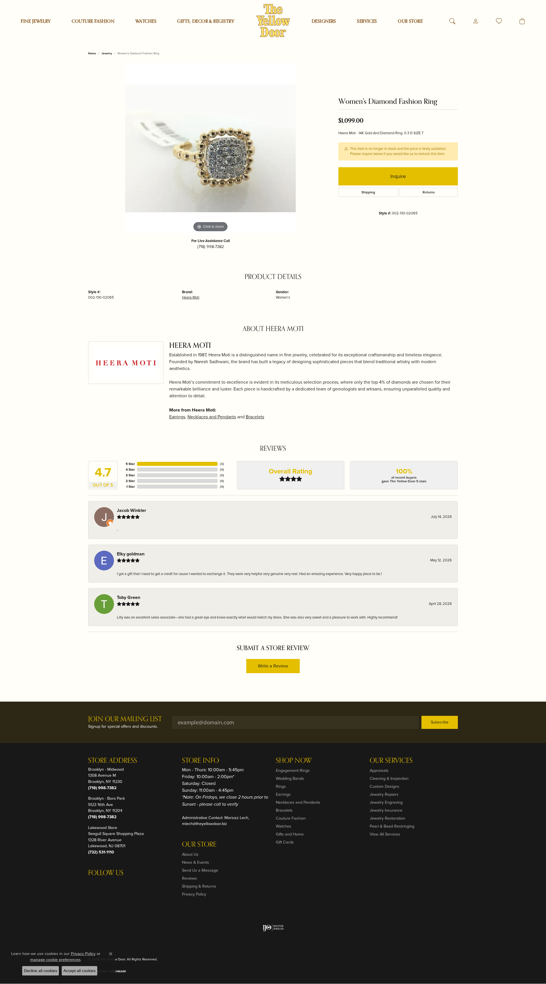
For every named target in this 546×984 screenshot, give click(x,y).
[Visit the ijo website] (273, 928)
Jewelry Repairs (384, 794)
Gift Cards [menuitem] (285, 842)
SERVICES (367, 21)
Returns (429, 192)
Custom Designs (384, 786)
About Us (190, 854)
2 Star (130, 480)
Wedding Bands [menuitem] (290, 778)
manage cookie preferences (55, 959)
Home (92, 53)
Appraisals (379, 770)
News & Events (195, 862)
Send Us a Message (200, 870)
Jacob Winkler (131, 510)
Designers (324, 21)
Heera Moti (190, 297)
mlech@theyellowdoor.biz (204, 823)
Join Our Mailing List (125, 719)
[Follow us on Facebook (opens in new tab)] (107, 884)
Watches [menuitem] (283, 826)
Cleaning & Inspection (389, 778)
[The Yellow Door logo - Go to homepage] (273, 20)
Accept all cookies (79, 970)
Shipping (368, 192)
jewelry (107, 53)
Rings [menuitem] (281, 786)
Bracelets (255, 417)
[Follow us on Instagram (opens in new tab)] (94, 884)
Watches (145, 21)
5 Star (130, 463)
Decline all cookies (40, 970)
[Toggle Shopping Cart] (522, 21)
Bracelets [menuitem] (284, 810)
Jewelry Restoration (387, 818)
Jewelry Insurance (386, 810)
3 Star (130, 475)
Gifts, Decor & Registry (205, 21)
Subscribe (439, 722)
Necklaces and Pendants (211, 417)
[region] (210, 148)
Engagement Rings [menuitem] (293, 770)
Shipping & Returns (199, 886)
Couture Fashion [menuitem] (291, 818)
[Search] (452, 21)
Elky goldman (130, 554)
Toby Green (128, 597)
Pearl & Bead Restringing (392, 826)
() (222, 463)
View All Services (385, 834)
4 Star (130, 469)
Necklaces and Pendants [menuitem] (298, 802)
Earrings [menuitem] (283, 794)
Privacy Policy (194, 894)
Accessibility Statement (437, 959)
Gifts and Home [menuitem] (290, 834)
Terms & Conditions (398, 959)
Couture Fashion (93, 21)
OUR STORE (410, 21)
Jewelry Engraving (386, 802)
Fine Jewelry (36, 21)
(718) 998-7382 (210, 246)
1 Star (130, 486)
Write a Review (273, 666)
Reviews (189, 878)
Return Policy (340, 959)
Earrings (177, 417)
